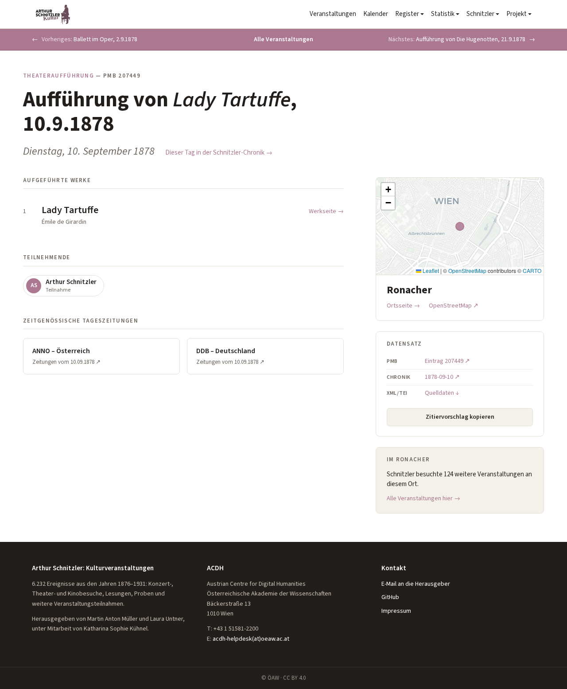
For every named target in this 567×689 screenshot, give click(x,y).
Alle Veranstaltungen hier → (423, 498)
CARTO (532, 270)
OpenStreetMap (467, 270)
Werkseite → (326, 211)
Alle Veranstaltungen (283, 39)
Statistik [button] (442, 14)
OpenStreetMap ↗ (453, 305)
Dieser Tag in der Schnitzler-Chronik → (218, 152)
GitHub (390, 597)
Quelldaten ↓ (442, 393)
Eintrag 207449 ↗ (447, 361)
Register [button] (407, 14)
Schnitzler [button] (480, 14)
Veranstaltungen (333, 14)
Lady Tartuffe (70, 210)
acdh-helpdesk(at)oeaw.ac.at (251, 639)
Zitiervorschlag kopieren (460, 417)
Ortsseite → (403, 305)
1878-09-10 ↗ (442, 377)
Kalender (375, 14)
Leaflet (430, 270)
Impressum (396, 611)
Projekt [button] (516, 14)
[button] (388, 189)
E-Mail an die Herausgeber (415, 584)
